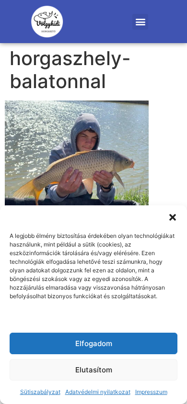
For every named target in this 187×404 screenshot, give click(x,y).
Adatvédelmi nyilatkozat (97, 391)
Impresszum (151, 391)
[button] (172, 217)
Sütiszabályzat (40, 391)
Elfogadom (93, 343)
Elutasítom (93, 369)
